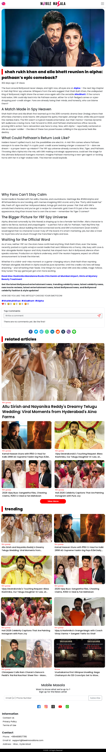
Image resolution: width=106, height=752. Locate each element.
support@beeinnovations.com (27, 740)
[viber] (69, 332)
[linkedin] (52, 332)
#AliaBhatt (27, 300)
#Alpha (39, 300)
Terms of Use (9, 725)
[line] (74, 332)
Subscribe (95, 698)
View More (53, 501)
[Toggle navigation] (102, 4)
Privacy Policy (10, 721)
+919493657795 (19, 736)
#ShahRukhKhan (11, 300)
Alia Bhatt (80, 94)
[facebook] (31, 332)
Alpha (77, 88)
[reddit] (58, 332)
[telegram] (41, 332)
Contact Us (8, 717)
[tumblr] (63, 332)
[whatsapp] (47, 332)
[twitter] (36, 332)
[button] (3, 4)
